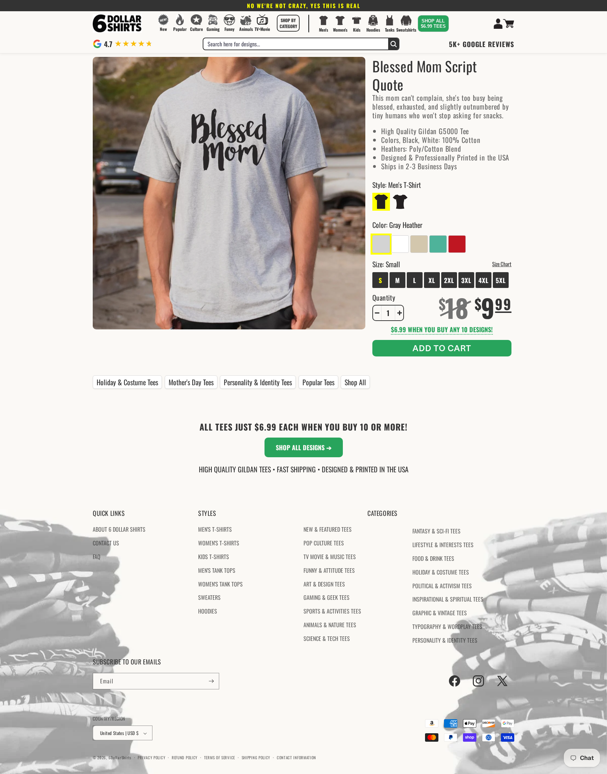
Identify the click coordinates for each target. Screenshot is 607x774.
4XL (483, 280)
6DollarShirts (120, 758)
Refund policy (184, 758)
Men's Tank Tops (216, 570)
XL (432, 280)
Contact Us (106, 543)
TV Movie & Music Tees (330, 556)
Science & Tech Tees (327, 638)
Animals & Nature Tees (330, 625)
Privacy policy (151, 758)
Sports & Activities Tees (332, 611)
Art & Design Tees (324, 584)
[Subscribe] (211, 681)
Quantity (383, 297)
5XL (501, 280)
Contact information (296, 758)
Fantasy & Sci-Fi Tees (436, 531)
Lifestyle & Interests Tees (443, 544)
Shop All (355, 382)
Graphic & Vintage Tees (439, 613)
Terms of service (219, 758)
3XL (466, 280)
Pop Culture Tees (324, 543)
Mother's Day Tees (191, 382)
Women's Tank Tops (220, 584)
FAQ (96, 556)
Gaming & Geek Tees (327, 597)
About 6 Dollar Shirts (119, 529)
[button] (288, 23)
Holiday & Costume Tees (127, 382)
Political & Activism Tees (442, 586)
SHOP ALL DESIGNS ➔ (304, 447)
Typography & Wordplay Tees (447, 626)
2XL (449, 280)
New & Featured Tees (328, 529)
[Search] (393, 44)
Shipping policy (256, 758)
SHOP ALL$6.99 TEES (433, 23)
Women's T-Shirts (218, 543)
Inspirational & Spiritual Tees (447, 599)
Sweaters (209, 597)
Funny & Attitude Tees (329, 570)
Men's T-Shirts (215, 529)
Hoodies (207, 611)
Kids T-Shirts (213, 556)
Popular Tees (318, 382)
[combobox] (295, 44)
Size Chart (501, 264)
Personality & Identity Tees (258, 382)
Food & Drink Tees (433, 558)
